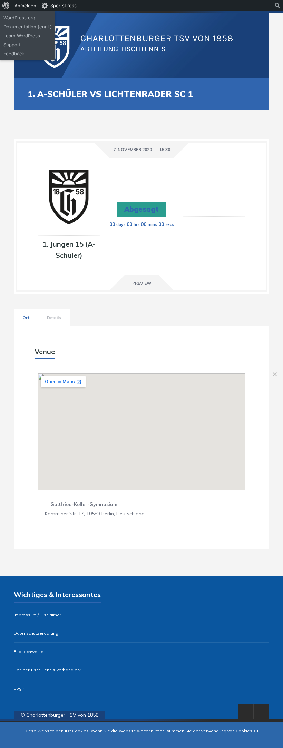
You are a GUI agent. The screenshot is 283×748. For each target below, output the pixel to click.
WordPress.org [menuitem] (19, 17)
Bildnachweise (28, 652)
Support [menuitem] (12, 44)
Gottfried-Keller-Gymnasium (83, 504)
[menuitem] (6, 5)
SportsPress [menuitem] (63, 5)
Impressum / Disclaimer (37, 615)
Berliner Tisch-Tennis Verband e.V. (47, 670)
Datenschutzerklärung (36, 633)
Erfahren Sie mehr (154, 739)
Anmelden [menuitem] (25, 5)
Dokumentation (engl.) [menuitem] (27, 26)
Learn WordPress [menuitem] (21, 35)
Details (54, 317)
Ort (25, 317)
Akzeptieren (123, 739)
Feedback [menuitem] (13, 53)
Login (19, 688)
